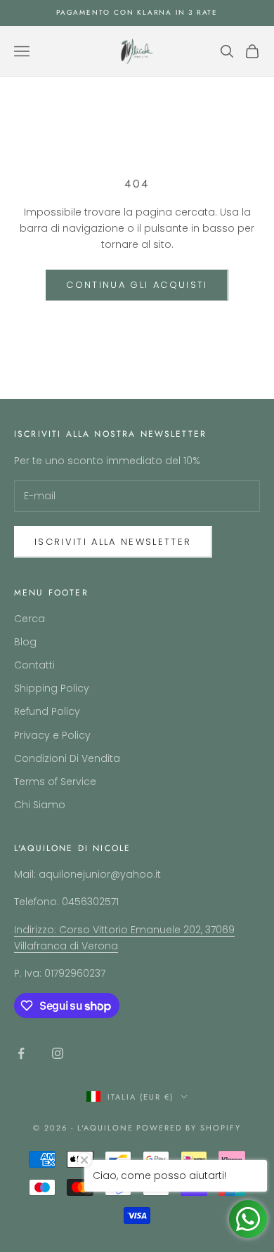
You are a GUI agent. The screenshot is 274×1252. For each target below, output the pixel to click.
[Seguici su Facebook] (21, 1053)
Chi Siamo (39, 805)
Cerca (29, 619)
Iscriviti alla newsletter (113, 541)
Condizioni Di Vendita (67, 758)
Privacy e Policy (52, 735)
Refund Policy (47, 711)
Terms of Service (55, 782)
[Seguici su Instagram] (58, 1053)
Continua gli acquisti (136, 284)
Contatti (34, 665)
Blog (25, 642)
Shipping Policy (51, 688)
